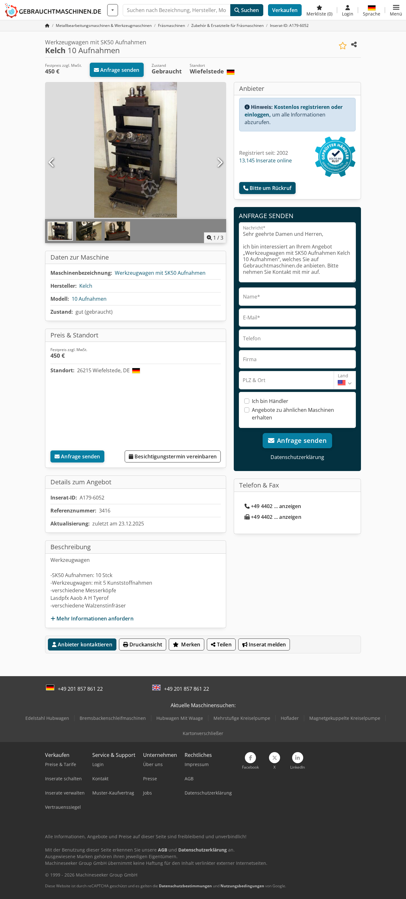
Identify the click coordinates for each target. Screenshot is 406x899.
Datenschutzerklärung (297, 457)
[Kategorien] (112, 10)
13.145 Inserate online (265, 160)
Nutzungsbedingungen (242, 886)
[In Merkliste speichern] (342, 45)
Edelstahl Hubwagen (47, 718)
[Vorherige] (51, 162)
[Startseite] (47, 25)
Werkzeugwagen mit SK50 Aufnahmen (160, 272)
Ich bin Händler (270, 401)
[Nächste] (219, 162)
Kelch (85, 285)
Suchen (249, 10)
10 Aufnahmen (89, 298)
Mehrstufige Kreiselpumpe (241, 718)
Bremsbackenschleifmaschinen (113, 718)
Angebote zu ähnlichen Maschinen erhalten (293, 413)
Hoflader (290, 718)
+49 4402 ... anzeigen (276, 506)
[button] (396, 10)
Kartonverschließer (203, 733)
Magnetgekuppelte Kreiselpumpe (344, 718)
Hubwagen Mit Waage (179, 718)
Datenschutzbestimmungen (185, 886)
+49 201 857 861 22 (80, 688)
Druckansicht (145, 644)
